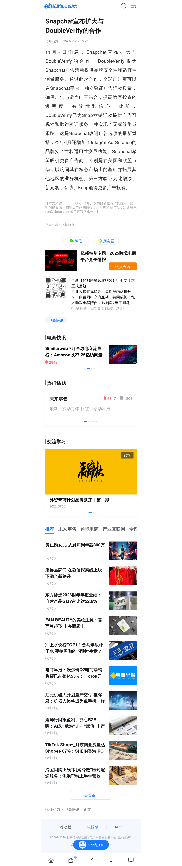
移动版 (65, 826)
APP (118, 826)
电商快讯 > (73, 809)
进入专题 (122, 266)
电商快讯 (55, 320)
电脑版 (92, 826)
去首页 (89, 795)
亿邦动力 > (54, 809)
